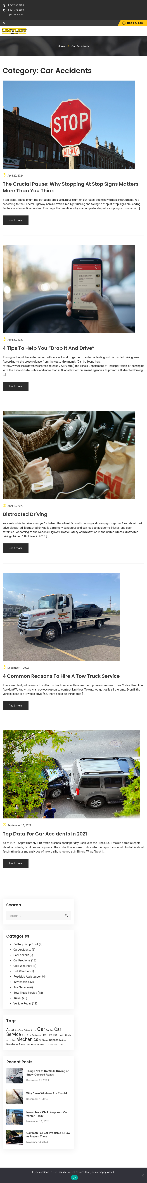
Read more (15, 220)
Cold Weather (22, 966)
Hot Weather (21, 971)
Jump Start (11, 1040)
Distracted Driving (25, 514)
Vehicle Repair (22, 1003)
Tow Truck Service (25, 992)
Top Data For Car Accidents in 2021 (45, 833)
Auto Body (19, 1030)
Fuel (55, 1035)
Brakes (33, 1030)
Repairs (53, 1040)
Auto (10, 1029)
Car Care (49, 1030)
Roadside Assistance (26, 976)
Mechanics (27, 1039)
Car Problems (21, 960)
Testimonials (21, 982)
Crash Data (26, 1035)
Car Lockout (21, 955)
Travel (17, 998)
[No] (142, 1175)
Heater (62, 1035)
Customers (36, 1035)
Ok (74, 1177)
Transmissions (50, 1044)
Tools (41, 1044)
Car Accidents (22, 949)
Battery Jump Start (25, 944)
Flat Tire (46, 1035)
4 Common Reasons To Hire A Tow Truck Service (61, 676)
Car (41, 1029)
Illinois (68, 1035)
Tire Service (21, 987)
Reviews (62, 1040)
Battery (27, 1030)
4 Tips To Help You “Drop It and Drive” (48, 348)
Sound (36, 1044)
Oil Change (43, 1040)
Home (61, 46)
